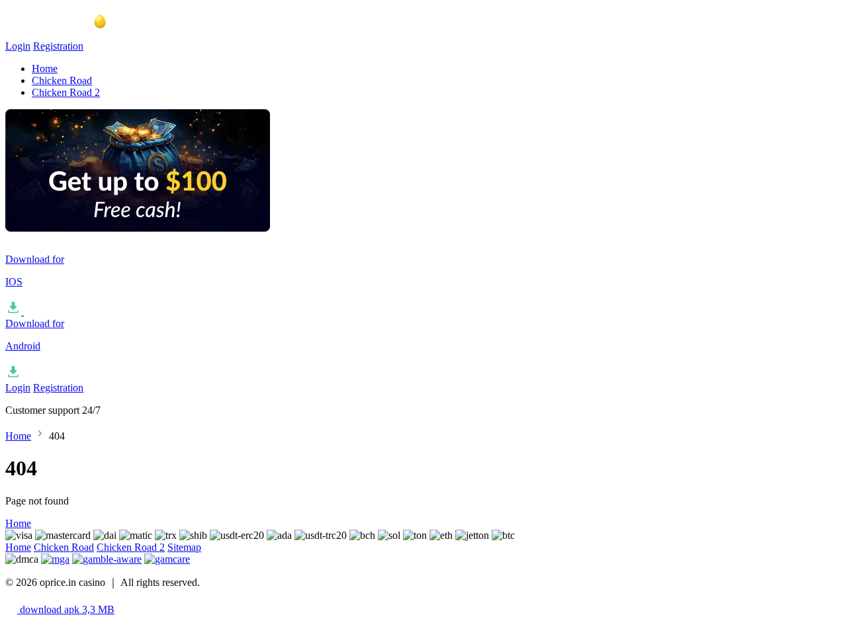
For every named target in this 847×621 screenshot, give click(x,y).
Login (17, 46)
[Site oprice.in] (71, 34)
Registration (58, 46)
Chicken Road (62, 80)
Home (45, 68)
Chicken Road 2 (66, 92)
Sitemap (184, 547)
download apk (65, 609)
